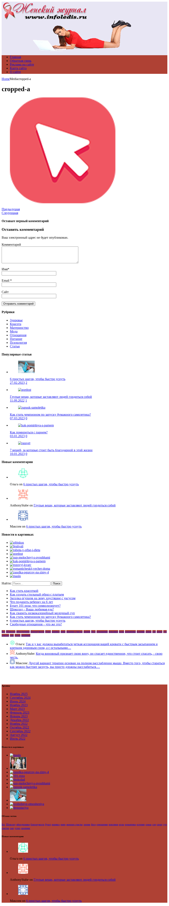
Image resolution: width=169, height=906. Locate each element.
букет (48, 631)
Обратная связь (20, 60)
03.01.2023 (17, 436)
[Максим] (23, 519)
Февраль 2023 (19, 712)
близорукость (37, 631)
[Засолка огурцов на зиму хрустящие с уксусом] (29, 572)
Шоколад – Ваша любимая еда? (32, 609)
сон (154, 631)
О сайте (15, 72)
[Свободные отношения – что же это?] (27, 804)
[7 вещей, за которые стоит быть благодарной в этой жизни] (24, 443)
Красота (15, 324)
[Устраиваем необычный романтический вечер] (30, 568)
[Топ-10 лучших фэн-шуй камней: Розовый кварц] (20, 565)
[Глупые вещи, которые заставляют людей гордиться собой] (24, 389)
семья (148, 631)
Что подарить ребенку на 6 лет (31, 602)
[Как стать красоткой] (15, 576)
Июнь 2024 (18, 701)
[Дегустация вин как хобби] (19, 807)
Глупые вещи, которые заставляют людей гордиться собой (51, 397)
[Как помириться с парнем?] (36, 425)
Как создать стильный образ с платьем (37, 594)
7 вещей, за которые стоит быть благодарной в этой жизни (51, 450)
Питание (16, 339)
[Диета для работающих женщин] (25, 550)
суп (165, 631)
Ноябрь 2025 (19, 694)
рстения (141, 631)
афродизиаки (23, 631)
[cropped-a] (62, 202)
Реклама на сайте (22, 64)
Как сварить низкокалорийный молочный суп (42, 613)
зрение (86, 631)
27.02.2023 (17, 382)
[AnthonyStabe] (23, 498)
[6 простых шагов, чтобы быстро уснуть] (26, 372)
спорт (159, 631)
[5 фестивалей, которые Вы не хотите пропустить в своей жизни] (16, 546)
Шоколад (10, 631)
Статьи (15, 346)
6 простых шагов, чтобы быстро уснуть (37, 379)
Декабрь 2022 (19, 720)
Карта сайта (18, 68)
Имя (5, 269)
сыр (12, 635)
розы (121, 631)
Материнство (19, 327)
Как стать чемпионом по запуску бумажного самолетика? (50, 414)
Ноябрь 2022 (19, 723)
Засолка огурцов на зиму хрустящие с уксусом (42, 598)
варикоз (56, 631)
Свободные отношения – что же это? (36, 624)
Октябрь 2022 (19, 727)
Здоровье (16, 320)
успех (17, 635)
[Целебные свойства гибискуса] (17, 542)
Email (6, 280)
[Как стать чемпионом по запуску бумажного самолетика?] (31, 407)
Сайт (5, 292)
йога (93, 631)
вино (63, 631)
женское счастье (74, 631)
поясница (113, 631)
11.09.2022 (17, 400)
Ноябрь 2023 (19, 705)
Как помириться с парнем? (29, 432)
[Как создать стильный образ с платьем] (18, 768)
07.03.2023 (17, 418)
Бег (3, 631)
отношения (102, 631)
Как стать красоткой (24, 590)
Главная (15, 57)
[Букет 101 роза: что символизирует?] (17, 776)
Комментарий (11, 244)
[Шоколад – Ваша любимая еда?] (17, 779)
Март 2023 (17, 709)
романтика (130, 631)
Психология (18, 342)
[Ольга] (23, 477)
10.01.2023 (17, 454)
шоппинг (25, 635)
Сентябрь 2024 (20, 697)
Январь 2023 (19, 716)
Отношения (18, 335)
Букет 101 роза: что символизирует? (35, 605)
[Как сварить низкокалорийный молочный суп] (30, 557)
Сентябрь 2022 (20, 731)
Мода (14, 331)
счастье (5, 635)
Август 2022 (18, 735)
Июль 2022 (17, 738)
